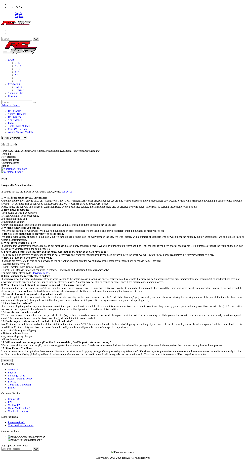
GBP (17, 77)
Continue (7, 360)
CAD (11, 59)
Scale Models (15, 120)
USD (17, 62)
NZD (17, 74)
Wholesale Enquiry (18, 411)
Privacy (12, 381)
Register (19, 16)
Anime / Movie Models (20, 132)
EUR (17, 68)
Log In (18, 13)
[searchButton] (34, 102)
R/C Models (14, 110)
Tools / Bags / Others (19, 126)
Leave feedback (16, 422)
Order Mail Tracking (19, 408)
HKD (18, 81)
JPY (17, 71)
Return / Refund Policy (20, 378)
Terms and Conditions (19, 384)
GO (36, 39)
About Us (13, 369)
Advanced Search (10, 105)
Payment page (40, 273)
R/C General (14, 117)
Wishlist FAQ (15, 405)
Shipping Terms (16, 375)
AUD (18, 65)
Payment (12, 372)
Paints (11, 123)
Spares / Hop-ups (17, 113)
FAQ (10, 402)
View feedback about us (20, 425)
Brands (12, 387)
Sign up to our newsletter (14, 445)
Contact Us (14, 399)
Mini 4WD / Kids (17, 129)
